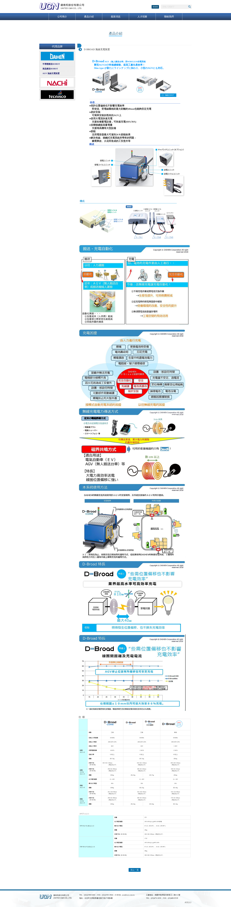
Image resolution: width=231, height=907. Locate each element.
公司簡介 (62, 16)
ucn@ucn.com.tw (128, 895)
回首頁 (155, 7)
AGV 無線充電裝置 (51, 73)
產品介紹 (89, 16)
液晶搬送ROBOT (50, 69)
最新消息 (115, 16)
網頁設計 (188, 902)
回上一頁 (135, 870)
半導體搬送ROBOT (51, 64)
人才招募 (142, 16)
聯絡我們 (169, 16)
